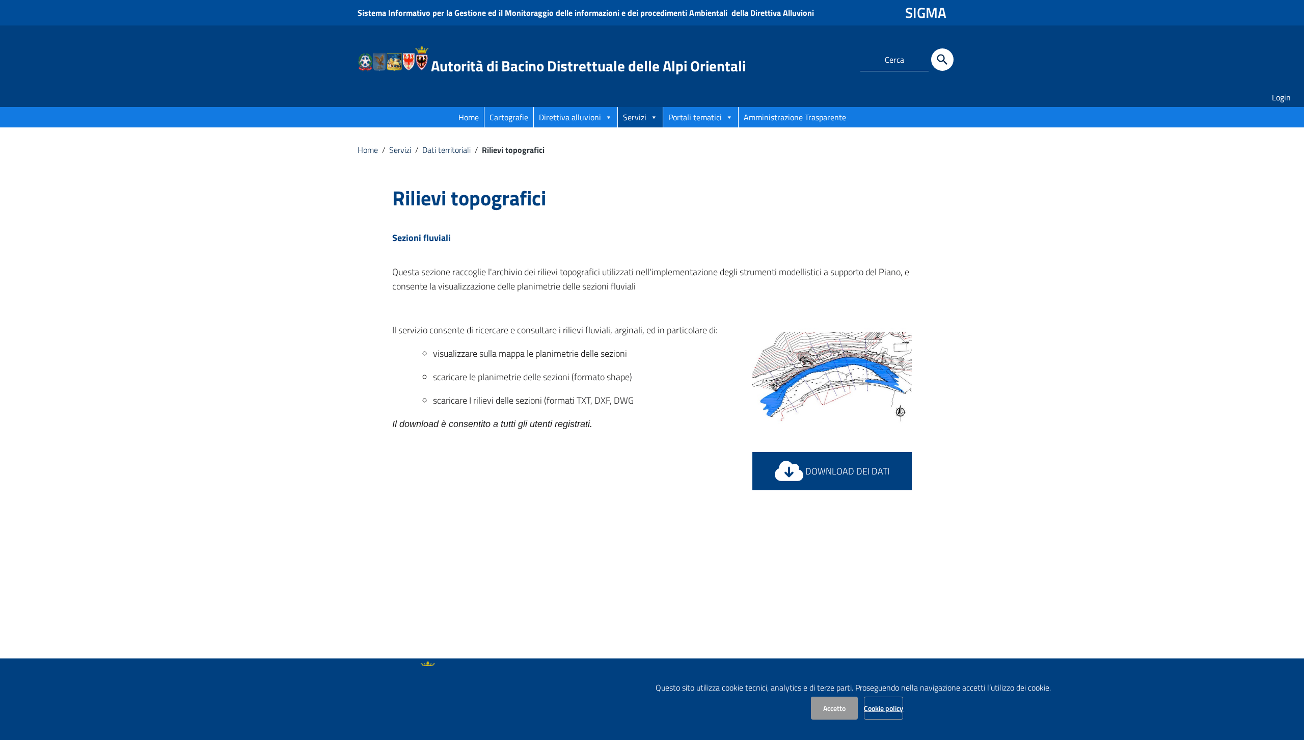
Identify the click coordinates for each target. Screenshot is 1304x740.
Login (1281, 97)
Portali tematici (695, 117)
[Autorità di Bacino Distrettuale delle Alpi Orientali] (393, 58)
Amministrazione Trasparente (795, 117)
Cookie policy (883, 708)
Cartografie (509, 117)
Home (468, 117)
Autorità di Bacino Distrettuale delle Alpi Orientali (588, 66)
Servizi (634, 117)
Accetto (834, 708)
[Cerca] (942, 59)
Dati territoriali (446, 150)
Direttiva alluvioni (570, 117)
